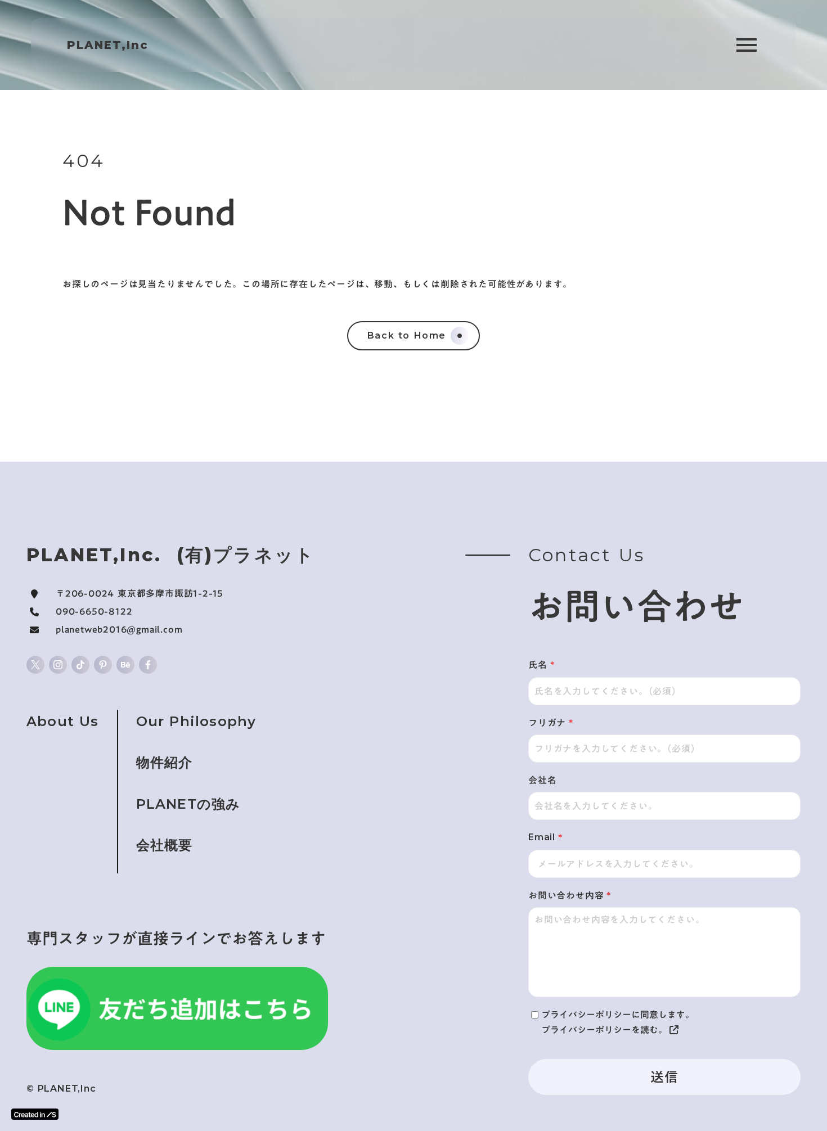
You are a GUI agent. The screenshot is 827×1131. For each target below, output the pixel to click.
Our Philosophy (196, 721)
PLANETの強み (188, 804)
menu (746, 44)
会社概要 (164, 845)
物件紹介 (164, 762)
